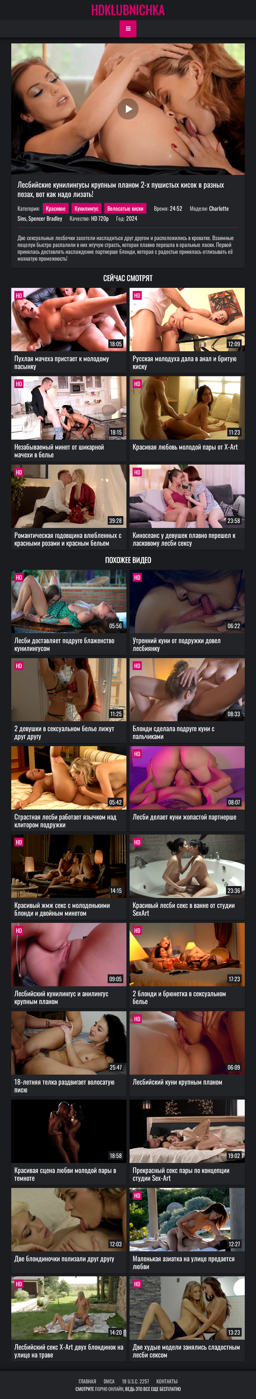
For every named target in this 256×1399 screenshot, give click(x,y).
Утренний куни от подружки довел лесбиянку (177, 644)
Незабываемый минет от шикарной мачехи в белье (59, 450)
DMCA (109, 1381)
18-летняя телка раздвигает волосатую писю (64, 1085)
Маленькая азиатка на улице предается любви (184, 1262)
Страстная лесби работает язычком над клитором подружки (65, 820)
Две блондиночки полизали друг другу (64, 1258)
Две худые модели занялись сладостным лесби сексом (186, 1350)
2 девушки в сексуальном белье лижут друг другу (64, 732)
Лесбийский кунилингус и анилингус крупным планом (61, 997)
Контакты (167, 1381)
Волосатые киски (125, 208)
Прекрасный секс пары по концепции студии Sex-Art (181, 1174)
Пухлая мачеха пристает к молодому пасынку (61, 362)
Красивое (56, 208)
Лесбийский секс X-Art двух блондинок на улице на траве (68, 1350)
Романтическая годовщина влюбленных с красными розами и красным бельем (67, 539)
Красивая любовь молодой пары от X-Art (185, 446)
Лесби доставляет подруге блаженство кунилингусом (64, 644)
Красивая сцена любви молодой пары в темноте (65, 1174)
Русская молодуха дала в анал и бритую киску (185, 362)
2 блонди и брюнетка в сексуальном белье (179, 997)
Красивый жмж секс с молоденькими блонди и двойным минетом (62, 909)
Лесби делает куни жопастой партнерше (184, 816)
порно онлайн (109, 1388)
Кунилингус (86, 208)
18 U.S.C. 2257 (135, 1381)
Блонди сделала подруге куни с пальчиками (173, 732)
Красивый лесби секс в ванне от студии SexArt (184, 909)
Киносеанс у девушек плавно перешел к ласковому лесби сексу (184, 539)
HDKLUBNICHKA (128, 9)
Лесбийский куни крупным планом (177, 1081)
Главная (87, 1381)
